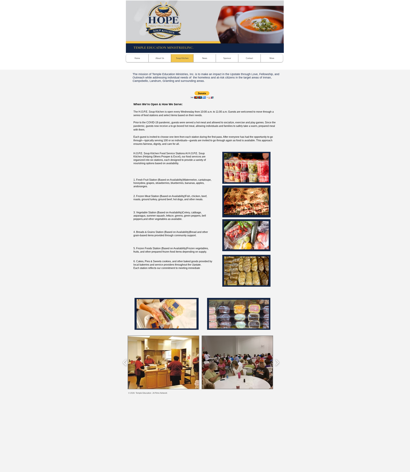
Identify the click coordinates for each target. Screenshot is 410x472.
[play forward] (277, 362)
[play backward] (124, 362)
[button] (202, 95)
